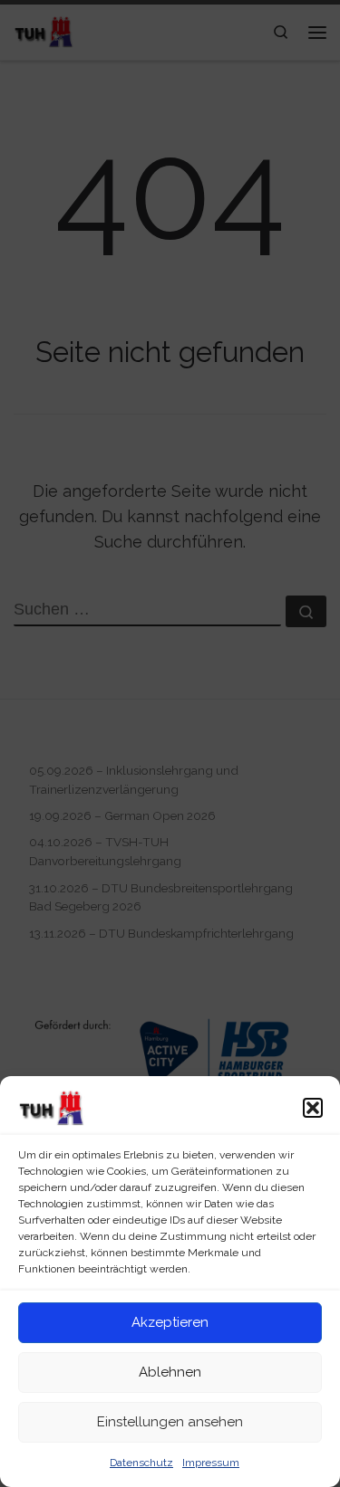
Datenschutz (141, 1462)
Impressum (210, 1462)
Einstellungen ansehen (170, 1422)
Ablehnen (170, 1372)
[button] (313, 1108)
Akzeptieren (170, 1322)
